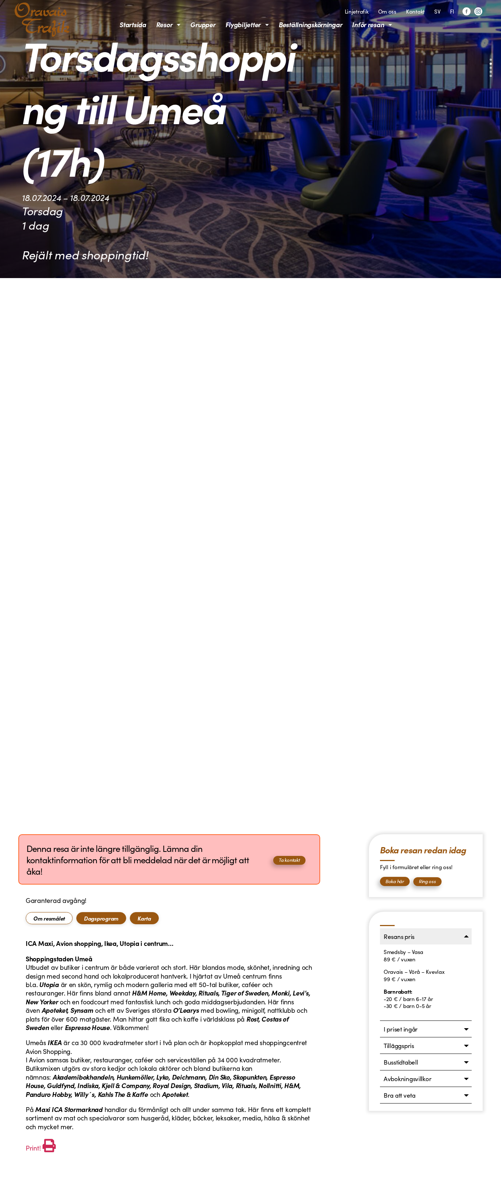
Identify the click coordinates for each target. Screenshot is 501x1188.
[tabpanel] (169, 1047)
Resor (164, 24)
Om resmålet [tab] (49, 918)
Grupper (202, 24)
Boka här (394, 881)
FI (452, 11)
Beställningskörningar (310, 24)
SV (437, 11)
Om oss (387, 11)
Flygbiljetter (243, 24)
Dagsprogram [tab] (101, 918)
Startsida (133, 24)
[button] (491, 60)
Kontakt (415, 11)
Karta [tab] (144, 918)
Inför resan (368, 24)
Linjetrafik (357, 11)
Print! (33, 1147)
